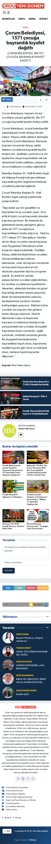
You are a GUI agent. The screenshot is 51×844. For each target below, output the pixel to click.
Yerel (25, 27)
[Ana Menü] (8, 13)
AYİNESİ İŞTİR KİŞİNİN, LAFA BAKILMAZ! (30, 667)
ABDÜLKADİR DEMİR (26, 691)
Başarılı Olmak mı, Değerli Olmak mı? (29, 639)
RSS (8, 831)
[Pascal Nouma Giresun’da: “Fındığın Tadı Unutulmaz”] (38, 515)
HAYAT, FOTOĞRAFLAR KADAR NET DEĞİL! (31, 653)
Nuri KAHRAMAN (24, 675)
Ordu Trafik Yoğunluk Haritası (19, 797)
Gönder (8, 570)
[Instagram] (28, 779)
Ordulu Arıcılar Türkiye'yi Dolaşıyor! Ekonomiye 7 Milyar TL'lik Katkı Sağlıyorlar (37, 499)
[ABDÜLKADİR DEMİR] (8, 692)
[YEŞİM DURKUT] (8, 651)
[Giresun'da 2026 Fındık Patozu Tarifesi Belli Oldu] (13, 515)
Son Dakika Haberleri (15, 806)
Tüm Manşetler (13, 803)
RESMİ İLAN (8, 19)
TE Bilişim (32, 840)
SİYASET (43, 19)
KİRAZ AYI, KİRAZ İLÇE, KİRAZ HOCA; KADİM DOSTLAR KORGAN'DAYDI (31, 681)
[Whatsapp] (33, 779)
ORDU (21, 19)
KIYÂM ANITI (22, 694)
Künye (18, 818)
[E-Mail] (20, 434)
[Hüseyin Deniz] (8, 665)
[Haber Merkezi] (9, 430)
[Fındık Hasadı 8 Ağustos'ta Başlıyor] (13, 486)
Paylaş (8, 99)
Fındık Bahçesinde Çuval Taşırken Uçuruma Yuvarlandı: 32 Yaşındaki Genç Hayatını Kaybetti (12, 470)
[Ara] (4, 13)
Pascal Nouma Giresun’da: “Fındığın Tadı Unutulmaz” (37, 526)
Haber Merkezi (15, 107)
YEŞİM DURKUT (23, 648)
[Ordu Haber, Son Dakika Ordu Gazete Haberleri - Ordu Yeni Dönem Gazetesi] (23, 6)
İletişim (8, 818)
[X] (23, 779)
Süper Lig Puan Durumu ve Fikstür (21, 800)
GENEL (32, 19)
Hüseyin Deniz (24, 662)
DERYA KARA (22, 634)
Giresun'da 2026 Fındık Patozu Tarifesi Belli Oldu (13, 526)
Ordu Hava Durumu (14, 791)
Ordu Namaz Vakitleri (15, 794)
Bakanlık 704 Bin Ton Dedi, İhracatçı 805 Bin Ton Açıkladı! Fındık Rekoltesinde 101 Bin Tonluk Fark (37, 470)
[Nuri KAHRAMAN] (8, 679)
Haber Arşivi (11, 810)
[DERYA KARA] (8, 637)
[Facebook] (18, 779)
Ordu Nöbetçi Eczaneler (17, 787)
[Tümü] (47, 617)
